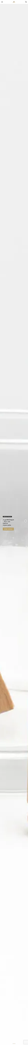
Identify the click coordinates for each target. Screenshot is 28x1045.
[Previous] (2, 521)
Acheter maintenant (14, 527)
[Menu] (2, 2)
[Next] (25, 521)
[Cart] (26, 2)
